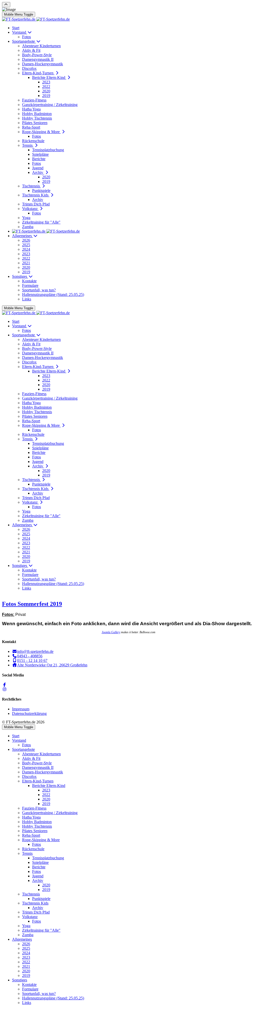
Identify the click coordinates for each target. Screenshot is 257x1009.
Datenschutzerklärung (29, 713)
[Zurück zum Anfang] (6, 4)
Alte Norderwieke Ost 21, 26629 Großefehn (52, 665)
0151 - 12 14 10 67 (32, 660)
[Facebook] (4, 685)
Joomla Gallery (111, 632)
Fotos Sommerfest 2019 (32, 604)
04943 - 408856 (29, 656)
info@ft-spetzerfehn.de (35, 651)
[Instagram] (4, 689)
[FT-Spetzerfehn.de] (36, 19)
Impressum (20, 709)
